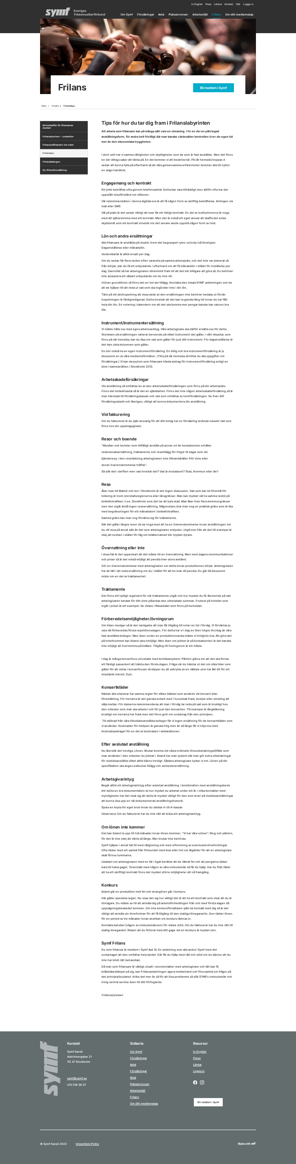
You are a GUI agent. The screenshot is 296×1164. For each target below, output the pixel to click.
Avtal (161, 14)
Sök (238, 4)
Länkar (218, 4)
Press (208, 4)
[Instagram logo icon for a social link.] (202, 1082)
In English (197, 4)
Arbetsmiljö (200, 14)
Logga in (248, 4)
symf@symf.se (77, 1078)
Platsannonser (178, 14)
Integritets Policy (87, 1144)
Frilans (216, 14)
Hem (44, 106)
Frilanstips (69, 106)
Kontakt (229, 4)
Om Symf (127, 14)
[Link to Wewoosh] (247, 1144)
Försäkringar (145, 14)
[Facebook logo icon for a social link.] (195, 1082)
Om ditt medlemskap (239, 14)
